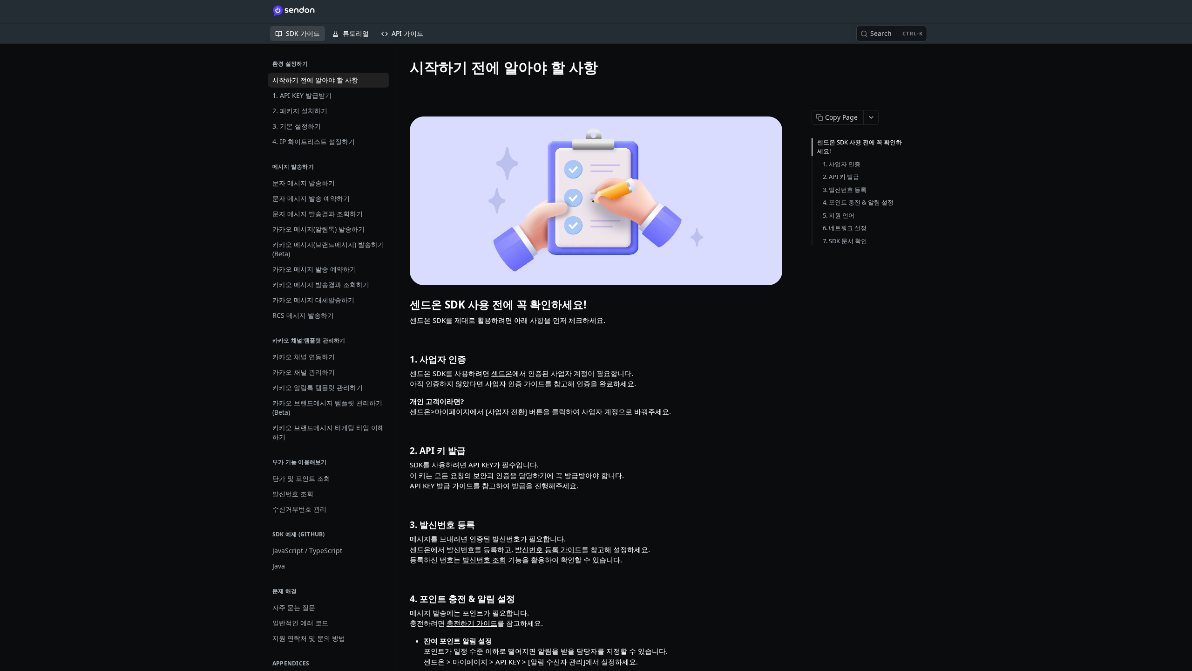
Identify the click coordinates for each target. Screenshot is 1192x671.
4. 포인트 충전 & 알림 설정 (858, 202)
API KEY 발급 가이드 (441, 485)
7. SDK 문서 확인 (845, 241)
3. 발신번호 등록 (845, 189)
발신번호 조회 (484, 559)
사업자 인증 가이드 (515, 383)
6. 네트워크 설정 (845, 228)
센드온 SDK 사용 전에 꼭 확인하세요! (859, 147)
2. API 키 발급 (841, 176)
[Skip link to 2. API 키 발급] (403, 450)
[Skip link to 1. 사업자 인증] (403, 359)
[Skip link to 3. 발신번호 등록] (403, 525)
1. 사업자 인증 (841, 164)
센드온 (501, 373)
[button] (596, 200)
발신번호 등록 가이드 (548, 549)
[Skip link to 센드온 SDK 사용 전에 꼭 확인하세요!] (403, 305)
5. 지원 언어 (838, 215)
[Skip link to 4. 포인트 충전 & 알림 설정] (403, 599)
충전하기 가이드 (472, 623)
